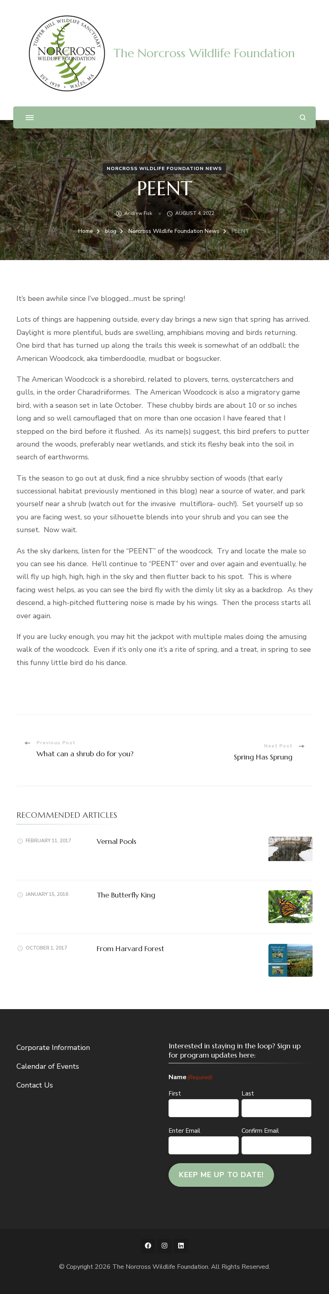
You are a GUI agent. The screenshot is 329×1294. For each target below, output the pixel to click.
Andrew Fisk (138, 213)
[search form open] (303, 117)
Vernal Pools (116, 841)
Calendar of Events (47, 1066)
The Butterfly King (126, 894)
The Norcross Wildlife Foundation (204, 53)
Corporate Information (53, 1047)
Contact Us (34, 1085)
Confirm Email (260, 1131)
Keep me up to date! (221, 1175)
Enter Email (184, 1131)
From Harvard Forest (130, 948)
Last (248, 1094)
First (175, 1094)
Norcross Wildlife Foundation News (164, 168)
